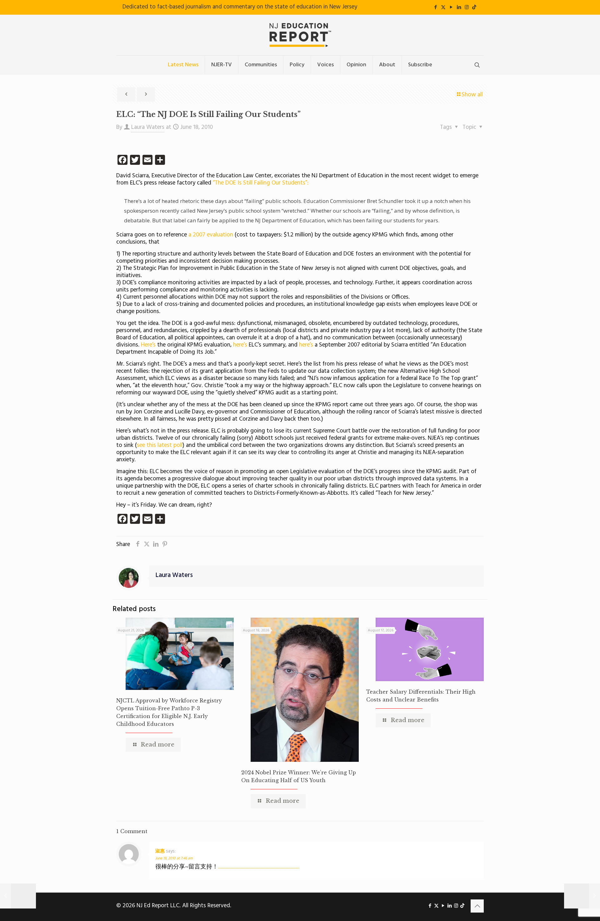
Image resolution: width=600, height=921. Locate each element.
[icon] (474, 7)
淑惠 (160, 851)
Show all (472, 94)
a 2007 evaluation (210, 235)
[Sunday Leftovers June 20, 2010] (582, 895)
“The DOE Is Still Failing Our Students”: (260, 183)
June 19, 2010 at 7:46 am (174, 858)
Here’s (148, 345)
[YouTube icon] (451, 7)
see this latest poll (159, 445)
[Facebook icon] (435, 7)
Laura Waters (147, 127)
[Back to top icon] (477, 906)
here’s (240, 345)
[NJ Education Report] (300, 35)
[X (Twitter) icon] (443, 7)
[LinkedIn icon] (459, 7)
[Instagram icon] (466, 7)
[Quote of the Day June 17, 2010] (18, 895)
